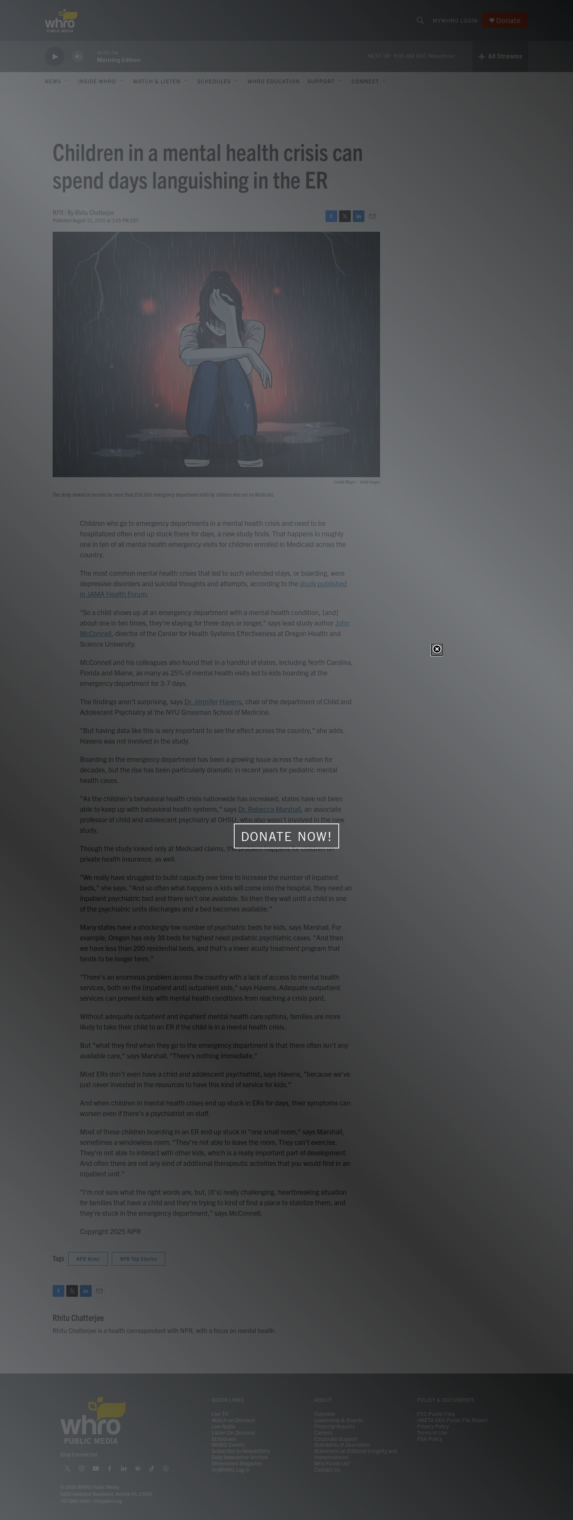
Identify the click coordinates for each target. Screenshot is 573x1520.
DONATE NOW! (286, 836)
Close (437, 650)
